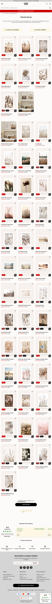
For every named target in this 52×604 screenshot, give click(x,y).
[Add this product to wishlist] (15, 37)
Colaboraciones (23, 577)
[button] (45, 598)
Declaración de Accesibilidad (26, 579)
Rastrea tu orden (40, 574)
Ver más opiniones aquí (26, 540)
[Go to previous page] (21, 510)
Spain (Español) (26, 598)
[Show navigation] (2, 3)
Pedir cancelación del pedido (42, 579)
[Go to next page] (31, 510)
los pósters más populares (9, 576)
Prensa (21, 576)
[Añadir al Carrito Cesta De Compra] (15, 55)
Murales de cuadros (7, 579)
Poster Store (29, 600)
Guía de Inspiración (7, 574)
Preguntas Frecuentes (41, 577)
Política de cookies (23, 590)
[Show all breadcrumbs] (2, 13)
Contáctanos (39, 576)
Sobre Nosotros (23, 574)
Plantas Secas (14, 13)
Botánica (7, 13)
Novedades (5, 577)
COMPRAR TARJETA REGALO (27, 585)
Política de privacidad (39, 590)
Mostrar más (26, 504)
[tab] (46, 4)
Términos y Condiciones (13, 590)
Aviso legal (31, 590)
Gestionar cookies (40, 581)
